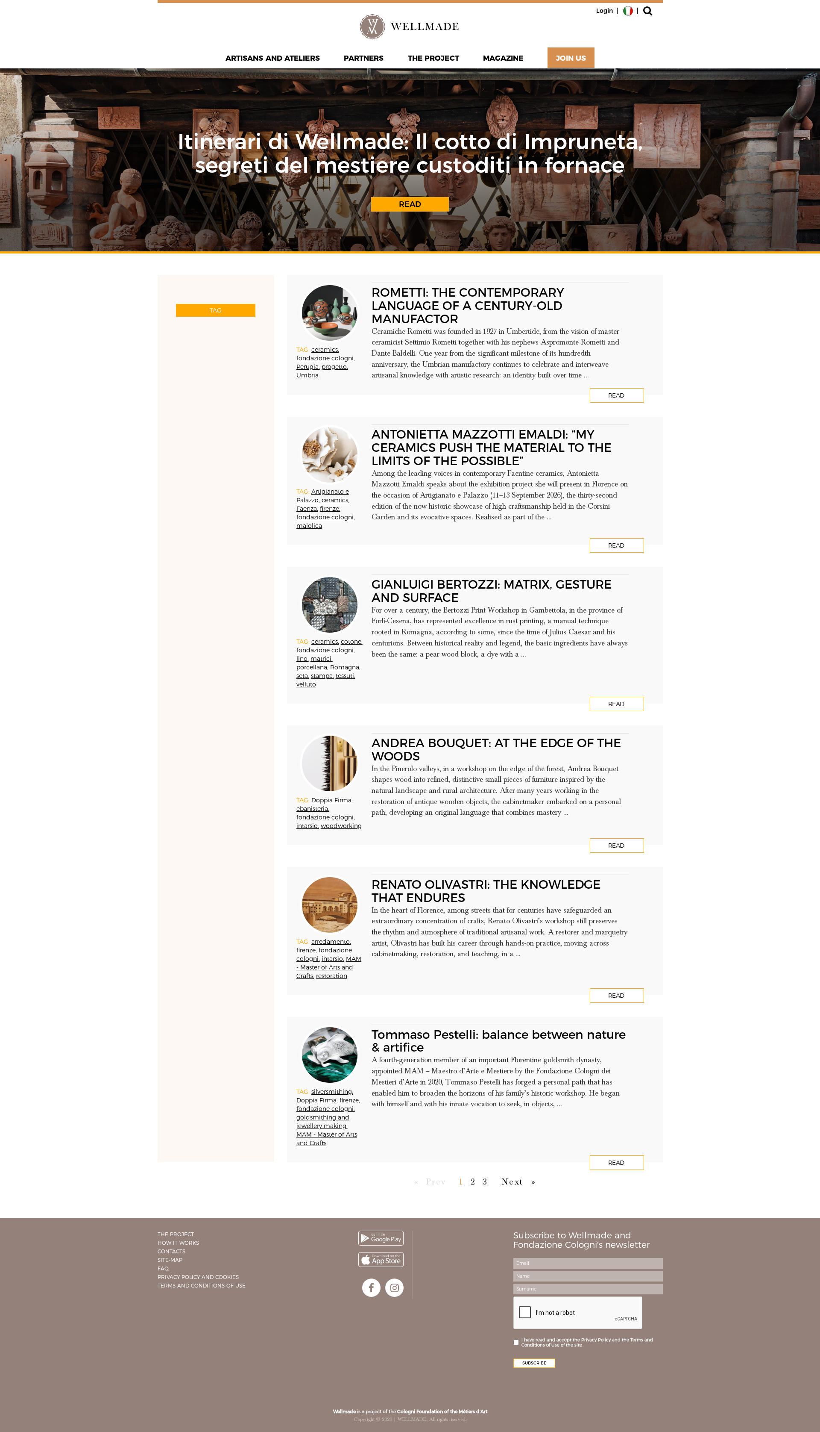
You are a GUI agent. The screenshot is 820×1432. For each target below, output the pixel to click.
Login (604, 11)
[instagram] (394, 1288)
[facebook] (371, 1288)
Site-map (170, 1260)
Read (410, 204)
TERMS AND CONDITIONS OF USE (202, 1285)
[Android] (381, 1238)
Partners (364, 58)
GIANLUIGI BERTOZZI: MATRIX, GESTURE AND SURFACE (492, 591)
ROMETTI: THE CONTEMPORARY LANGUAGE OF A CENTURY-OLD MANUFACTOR (468, 305)
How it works (178, 1243)
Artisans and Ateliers (273, 58)
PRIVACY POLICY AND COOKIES (198, 1277)
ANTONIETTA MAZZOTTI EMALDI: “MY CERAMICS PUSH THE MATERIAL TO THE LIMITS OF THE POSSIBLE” (492, 447)
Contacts (171, 1251)
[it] (628, 10)
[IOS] (381, 1259)
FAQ (163, 1268)
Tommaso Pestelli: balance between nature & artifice (499, 1041)
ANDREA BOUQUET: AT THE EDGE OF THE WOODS (496, 749)
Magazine (503, 58)
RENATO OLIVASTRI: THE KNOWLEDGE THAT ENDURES (486, 891)
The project (433, 58)
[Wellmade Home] (410, 26)
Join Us (571, 58)
